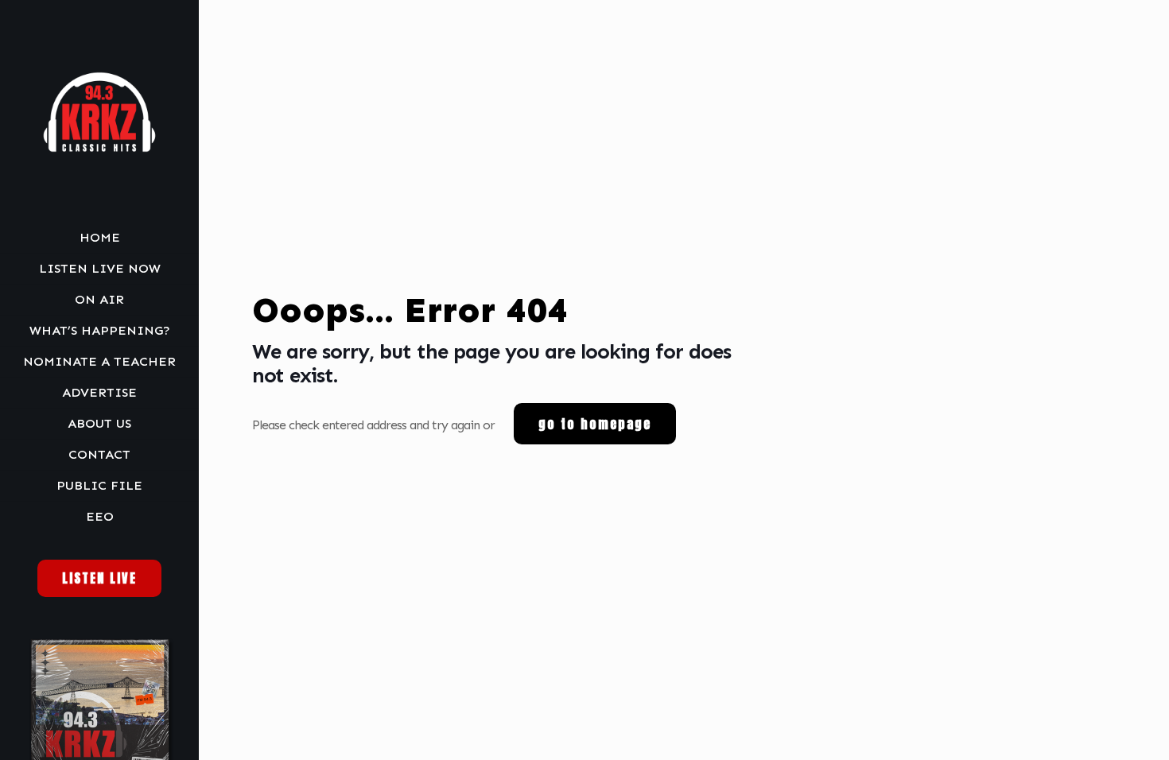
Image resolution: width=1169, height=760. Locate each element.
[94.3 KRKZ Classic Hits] (99, 111)
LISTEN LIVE (99, 577)
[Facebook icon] (90, 738)
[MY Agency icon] (110, 738)
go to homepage (594, 423)
